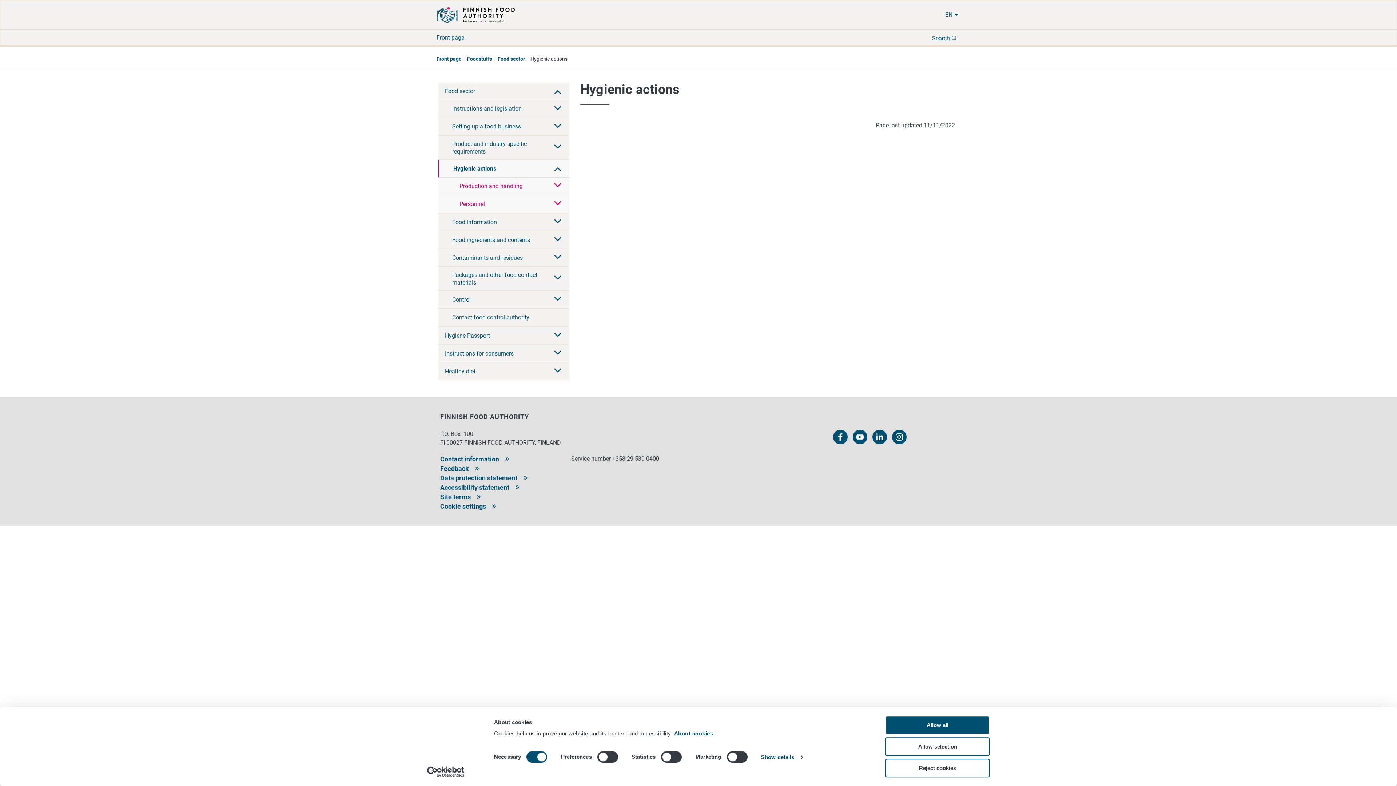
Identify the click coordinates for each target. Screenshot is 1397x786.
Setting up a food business (486, 126)
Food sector (511, 59)
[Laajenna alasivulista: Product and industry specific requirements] (558, 147)
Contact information (469, 459)
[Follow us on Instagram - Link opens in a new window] (899, 437)
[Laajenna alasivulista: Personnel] (558, 204)
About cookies (694, 733)
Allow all (937, 725)
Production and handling (491, 186)
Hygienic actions (474, 168)
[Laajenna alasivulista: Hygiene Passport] (558, 335)
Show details (777, 757)
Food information (474, 222)
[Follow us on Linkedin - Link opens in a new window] (879, 437)
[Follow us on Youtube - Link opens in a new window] (860, 437)
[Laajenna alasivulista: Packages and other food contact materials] (558, 278)
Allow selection (937, 746)
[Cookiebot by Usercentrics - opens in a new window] (446, 771)
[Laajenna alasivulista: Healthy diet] (558, 371)
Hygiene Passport (467, 335)
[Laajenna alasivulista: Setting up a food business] (558, 127)
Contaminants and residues (487, 257)
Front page (450, 37)
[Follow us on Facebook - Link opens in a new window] (840, 437)
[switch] (607, 757)
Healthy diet (460, 371)
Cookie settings (463, 506)
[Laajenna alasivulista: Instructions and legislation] (558, 109)
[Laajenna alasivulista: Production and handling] (558, 186)
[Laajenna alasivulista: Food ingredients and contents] (558, 240)
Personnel (472, 204)
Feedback (454, 468)
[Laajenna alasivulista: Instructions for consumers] (558, 353)
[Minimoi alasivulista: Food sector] (558, 91)
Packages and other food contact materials (494, 278)
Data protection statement (478, 478)
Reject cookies (937, 768)
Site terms (455, 497)
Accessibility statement (474, 487)
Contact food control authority (490, 317)
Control (461, 299)
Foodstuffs (479, 59)
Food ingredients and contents (491, 240)
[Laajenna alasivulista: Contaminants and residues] (558, 258)
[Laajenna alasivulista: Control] (558, 299)
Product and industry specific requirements (489, 147)
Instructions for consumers (479, 353)
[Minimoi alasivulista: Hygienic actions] (558, 168)
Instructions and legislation (487, 108)
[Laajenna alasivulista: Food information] (558, 222)
